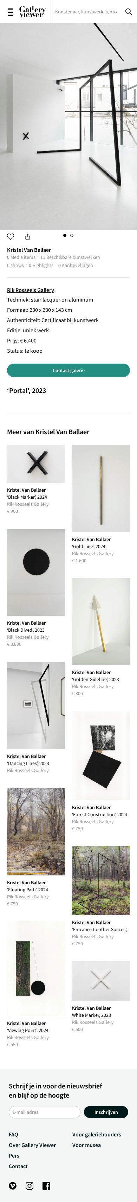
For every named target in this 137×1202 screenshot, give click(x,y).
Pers (14, 1155)
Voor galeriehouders (96, 1134)
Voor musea (86, 1144)
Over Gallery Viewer (32, 1144)
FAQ (13, 1134)
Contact (18, 1166)
